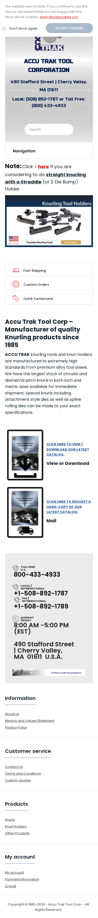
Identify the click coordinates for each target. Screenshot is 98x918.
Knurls (10, 819)
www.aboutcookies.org (58, 17)
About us (12, 713)
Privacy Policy (16, 727)
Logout (10, 886)
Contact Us (14, 766)
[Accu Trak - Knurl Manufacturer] (49, 50)
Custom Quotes (18, 780)
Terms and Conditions (23, 773)
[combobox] (49, 129)
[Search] (65, 129)
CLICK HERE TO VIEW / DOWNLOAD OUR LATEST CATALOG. (67, 449)
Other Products (17, 833)
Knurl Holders (16, 826)
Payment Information (22, 879)
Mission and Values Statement (29, 720)
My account (14, 872)
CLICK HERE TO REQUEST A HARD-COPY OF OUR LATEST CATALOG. (68, 507)
